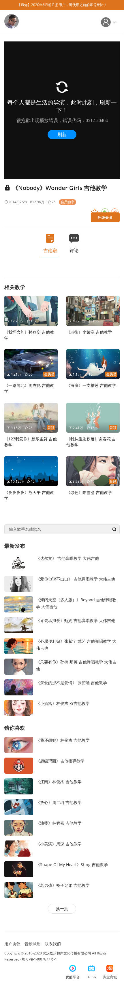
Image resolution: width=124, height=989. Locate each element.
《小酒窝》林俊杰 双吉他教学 (63, 703)
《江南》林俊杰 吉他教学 (59, 781)
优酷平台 (73, 977)
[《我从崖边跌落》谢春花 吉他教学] (93, 417)
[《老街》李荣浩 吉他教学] (93, 310)
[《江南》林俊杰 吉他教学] (18, 785)
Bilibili (91, 977)
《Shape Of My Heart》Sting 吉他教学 (72, 864)
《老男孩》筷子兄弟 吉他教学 (63, 885)
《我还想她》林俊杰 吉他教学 (63, 740)
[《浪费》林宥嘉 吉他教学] (18, 827)
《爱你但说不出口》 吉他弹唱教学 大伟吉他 (75, 579)
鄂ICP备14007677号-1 (39, 959)
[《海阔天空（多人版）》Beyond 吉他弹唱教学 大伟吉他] (18, 604)
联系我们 (53, 943)
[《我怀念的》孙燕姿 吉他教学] (31, 310)
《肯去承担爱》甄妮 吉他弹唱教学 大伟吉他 (75, 620)
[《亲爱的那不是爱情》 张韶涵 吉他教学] (18, 687)
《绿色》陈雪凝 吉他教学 (89, 492)
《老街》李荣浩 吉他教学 (89, 332)
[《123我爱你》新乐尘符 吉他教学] (31, 417)
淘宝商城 (110, 977)
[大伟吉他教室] (11, 21)
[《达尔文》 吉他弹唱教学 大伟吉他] (18, 562)
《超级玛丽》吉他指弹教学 (60, 761)
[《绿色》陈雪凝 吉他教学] (93, 470)
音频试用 (33, 943)
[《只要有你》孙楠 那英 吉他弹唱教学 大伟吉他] (18, 666)
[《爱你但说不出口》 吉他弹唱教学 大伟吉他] (18, 583)
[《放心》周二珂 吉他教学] (18, 806)
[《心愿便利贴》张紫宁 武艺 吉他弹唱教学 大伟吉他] (18, 645)
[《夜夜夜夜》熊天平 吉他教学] (31, 470)
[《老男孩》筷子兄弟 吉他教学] (18, 889)
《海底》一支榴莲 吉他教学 (91, 385)
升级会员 (105, 217)
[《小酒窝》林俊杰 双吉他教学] (18, 707)
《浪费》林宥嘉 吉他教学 (59, 823)
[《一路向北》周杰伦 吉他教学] (31, 363)
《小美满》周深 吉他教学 (59, 844)
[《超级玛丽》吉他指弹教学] (18, 765)
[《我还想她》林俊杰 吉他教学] (18, 744)
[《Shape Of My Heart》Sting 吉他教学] (18, 868)
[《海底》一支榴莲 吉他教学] (93, 363)
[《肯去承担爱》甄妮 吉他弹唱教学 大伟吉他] (18, 624)
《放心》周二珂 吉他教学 (59, 802)
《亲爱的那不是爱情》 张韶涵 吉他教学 (71, 682)
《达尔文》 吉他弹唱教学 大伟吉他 (67, 558)
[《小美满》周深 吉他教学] (18, 848)
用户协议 (12, 943)
